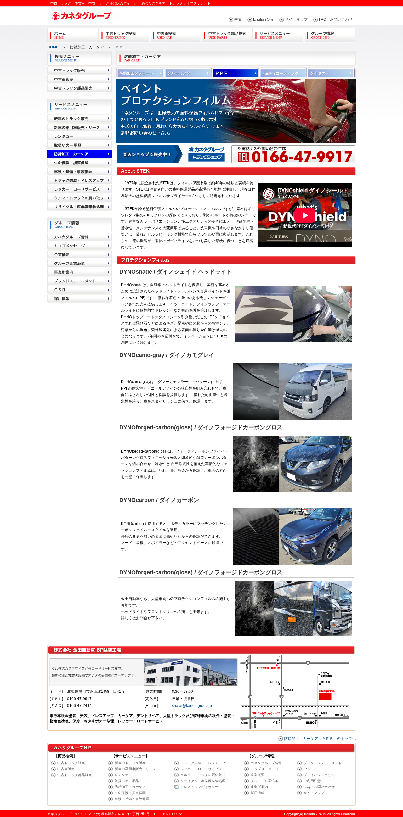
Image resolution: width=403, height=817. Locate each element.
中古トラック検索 (124, 34)
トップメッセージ (264, 769)
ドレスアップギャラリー (199, 787)
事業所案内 (259, 787)
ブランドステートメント (323, 763)
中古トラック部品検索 (227, 34)
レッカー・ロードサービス (201, 769)
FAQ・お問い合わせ (336, 19)
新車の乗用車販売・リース (135, 769)
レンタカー (123, 775)
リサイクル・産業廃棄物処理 (202, 781)
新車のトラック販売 (130, 763)
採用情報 (257, 793)
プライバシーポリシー (321, 775)
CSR (307, 769)
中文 (238, 19)
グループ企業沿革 (264, 781)
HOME (53, 47)
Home (73, 34)
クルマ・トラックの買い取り (202, 775)
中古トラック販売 (71, 763)
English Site (263, 19)
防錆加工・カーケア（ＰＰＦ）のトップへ (320, 738)
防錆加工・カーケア (130, 787)
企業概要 (257, 775)
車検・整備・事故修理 (132, 799)
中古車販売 (66, 769)
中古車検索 (175, 34)
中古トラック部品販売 (74, 775)
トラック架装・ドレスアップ (202, 763)
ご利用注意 (312, 781)
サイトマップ (296, 19)
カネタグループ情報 (266, 763)
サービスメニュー (278, 34)
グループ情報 (329, 34)
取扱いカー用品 (127, 781)
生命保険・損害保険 (130, 793)
